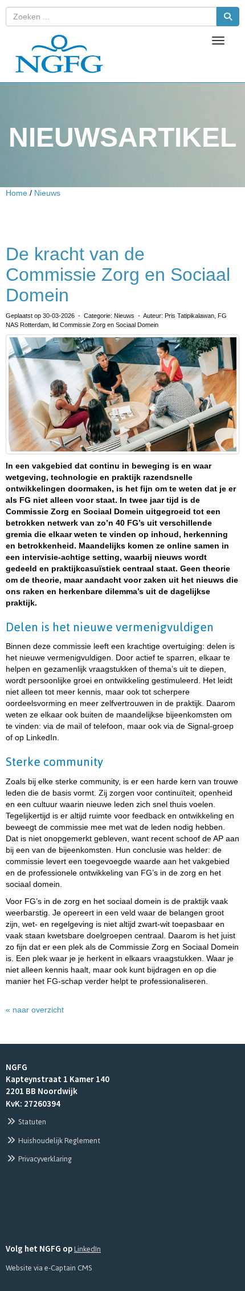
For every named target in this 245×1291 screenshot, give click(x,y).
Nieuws (47, 192)
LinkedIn (87, 1249)
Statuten (31, 1122)
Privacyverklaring (44, 1159)
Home (16, 192)
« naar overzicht (35, 1009)
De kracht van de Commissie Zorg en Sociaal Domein (118, 274)
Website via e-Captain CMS (49, 1268)
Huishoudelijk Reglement (58, 1140)
